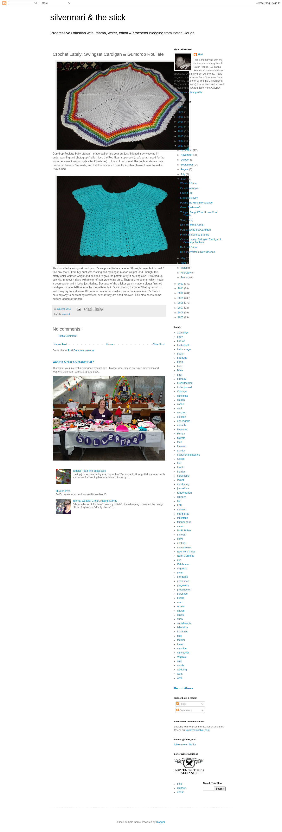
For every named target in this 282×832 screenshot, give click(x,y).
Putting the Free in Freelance (196, 202)
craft (179, 408)
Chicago (182, 391)
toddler (181, 640)
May (183, 258)
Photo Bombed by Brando (194, 234)
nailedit (181, 534)
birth (179, 374)
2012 (181, 283)
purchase (182, 593)
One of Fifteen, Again (192, 225)
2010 (181, 293)
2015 (181, 136)
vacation (182, 648)
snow (180, 619)
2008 (181, 302)
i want (180, 479)
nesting (181, 543)
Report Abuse (183, 688)
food (179, 442)
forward (181, 446)
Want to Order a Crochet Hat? (73, 361)
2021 (181, 107)
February (186, 272)
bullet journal (184, 387)
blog (179, 783)
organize (182, 568)
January (185, 277)
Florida (181, 433)
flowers (181, 438)
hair (179, 463)
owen (180, 572)
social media (184, 623)
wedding (182, 669)
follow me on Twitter (185, 744)
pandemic (182, 576)
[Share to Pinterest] (101, 309)
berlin (180, 362)
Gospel (181, 458)
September (187, 164)
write (179, 678)
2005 (181, 317)
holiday (181, 471)
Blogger (160, 822)
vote (179, 661)
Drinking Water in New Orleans (197, 252)
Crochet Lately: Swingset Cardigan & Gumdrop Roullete (201, 241)
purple (180, 597)
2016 (181, 131)
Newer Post (60, 344)
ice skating (183, 484)
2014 (181, 141)
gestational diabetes (188, 454)
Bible (180, 370)
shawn (181, 610)
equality (181, 425)
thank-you (182, 631)
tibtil (179, 635)
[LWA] (189, 773)
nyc (179, 560)
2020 (181, 112)
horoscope (183, 475)
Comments (185, 710)
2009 (181, 298)
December (187, 150)
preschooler (184, 589)
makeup (181, 509)
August (185, 169)
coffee (180, 404)
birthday (181, 378)
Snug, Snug (186, 220)
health (180, 467)
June (184, 179)
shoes (180, 614)
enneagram (183, 421)
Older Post (158, 344)
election (181, 416)
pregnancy (183, 585)
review (181, 606)
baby (180, 336)
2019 (181, 116)
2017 (181, 126)
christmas (182, 395)
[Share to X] (93, 309)
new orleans (184, 547)
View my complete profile (188, 92)
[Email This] (86, 309)
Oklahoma (183, 564)
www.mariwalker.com (198, 730)
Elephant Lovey (189, 197)
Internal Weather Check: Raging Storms (95, 500)
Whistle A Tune (188, 183)
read (179, 602)
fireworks (182, 429)
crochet (66, 314)
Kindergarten (184, 492)
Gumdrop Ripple (189, 188)
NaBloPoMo (184, 530)
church (181, 400)
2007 (181, 307)
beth (179, 366)
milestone (182, 518)
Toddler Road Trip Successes (89, 470)
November (187, 155)
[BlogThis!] (90, 309)
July (183, 174)
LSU (179, 505)
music (180, 526)
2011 (181, 288)
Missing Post (63, 491)
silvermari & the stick (88, 17)
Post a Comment (67, 335)
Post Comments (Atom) (81, 350)
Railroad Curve (188, 247)
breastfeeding (185, 383)
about (180, 792)
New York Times (186, 551)
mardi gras (183, 513)
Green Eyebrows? (190, 207)
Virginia (181, 657)
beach (180, 353)
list (178, 501)
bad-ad (181, 341)
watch (180, 665)
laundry (181, 496)
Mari (200, 54)
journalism (183, 488)
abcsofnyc (182, 332)
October (185, 159)
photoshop (183, 581)
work (179, 673)
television (182, 627)
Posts (182, 703)
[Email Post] (79, 309)
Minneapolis (184, 522)
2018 (181, 121)
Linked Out (186, 193)
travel (180, 644)
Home (109, 344)
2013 (181, 145)
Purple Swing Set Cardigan (195, 229)
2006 (181, 312)
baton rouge (184, 349)
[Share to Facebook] (97, 309)
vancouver (183, 652)
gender (181, 450)
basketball (183, 345)
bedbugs (182, 357)
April (183, 263)
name (180, 539)
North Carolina (185, 555)
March (184, 267)
